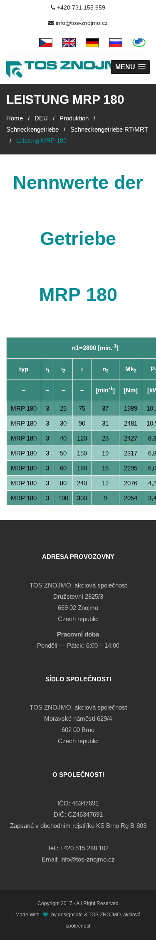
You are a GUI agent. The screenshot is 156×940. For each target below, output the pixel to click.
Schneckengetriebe (32, 129)
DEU (41, 118)
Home (14, 118)
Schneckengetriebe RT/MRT (109, 129)
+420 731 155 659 (80, 7)
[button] (130, 67)
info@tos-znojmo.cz (81, 23)
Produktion (74, 118)
